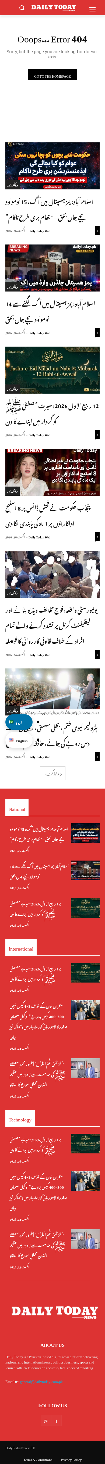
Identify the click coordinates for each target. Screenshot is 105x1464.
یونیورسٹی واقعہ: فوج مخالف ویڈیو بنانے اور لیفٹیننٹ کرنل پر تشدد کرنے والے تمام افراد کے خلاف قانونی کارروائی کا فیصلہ (51, 624)
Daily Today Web (39, 230)
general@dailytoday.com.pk (41, 1380)
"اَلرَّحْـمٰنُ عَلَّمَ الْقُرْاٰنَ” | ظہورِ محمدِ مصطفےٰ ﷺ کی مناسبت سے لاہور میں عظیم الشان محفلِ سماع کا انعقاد (37, 1074)
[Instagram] (46, 1420)
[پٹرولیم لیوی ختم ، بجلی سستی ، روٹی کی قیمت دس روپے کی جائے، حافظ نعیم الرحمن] (52, 691)
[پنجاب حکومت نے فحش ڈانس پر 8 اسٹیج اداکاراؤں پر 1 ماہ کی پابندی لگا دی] (52, 472)
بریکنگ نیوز (12, 184)
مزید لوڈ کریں (54, 773)
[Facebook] (56, 1420)
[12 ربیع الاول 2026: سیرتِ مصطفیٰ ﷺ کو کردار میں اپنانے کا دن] (52, 370)
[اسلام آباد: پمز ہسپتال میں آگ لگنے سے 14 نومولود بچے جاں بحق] (52, 268)
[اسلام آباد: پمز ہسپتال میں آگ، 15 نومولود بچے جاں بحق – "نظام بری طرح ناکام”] (52, 165)
